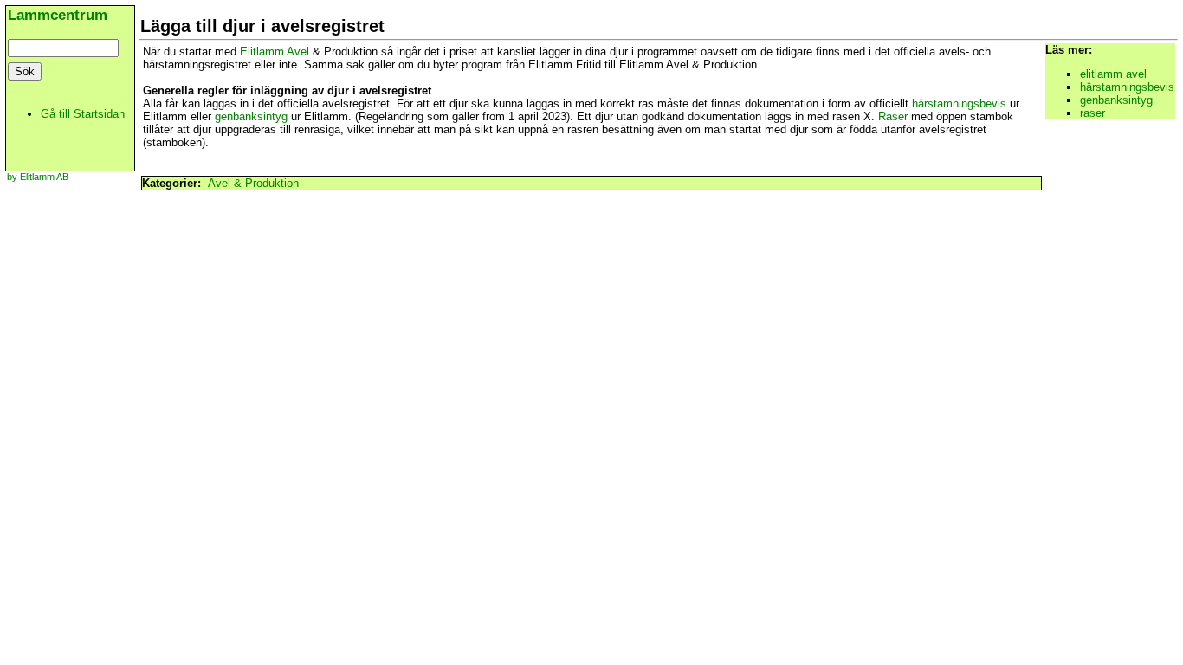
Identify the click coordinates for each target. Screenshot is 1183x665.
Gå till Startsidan (83, 113)
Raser (893, 116)
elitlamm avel (1113, 74)
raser (1092, 113)
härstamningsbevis (959, 103)
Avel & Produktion (253, 183)
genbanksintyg (251, 116)
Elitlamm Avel (274, 51)
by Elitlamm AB (37, 176)
